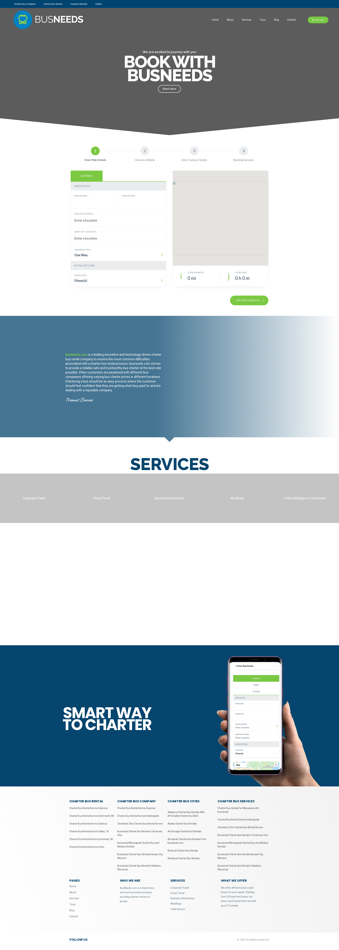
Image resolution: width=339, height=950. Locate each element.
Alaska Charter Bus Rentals (182, 823)
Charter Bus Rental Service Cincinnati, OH (91, 839)
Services (246, 19)
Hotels (98, 4)
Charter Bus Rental (53, 4)
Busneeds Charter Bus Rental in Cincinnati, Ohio (243, 835)
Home (215, 19)
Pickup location (83, 213)
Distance (86, 175)
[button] (3, 71)
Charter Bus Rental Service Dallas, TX (89, 831)
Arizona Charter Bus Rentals (183, 850)
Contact (291, 19)
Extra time (80, 275)
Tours (263, 19)
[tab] (87, 176)
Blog (276, 19)
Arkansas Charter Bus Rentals (184, 858)
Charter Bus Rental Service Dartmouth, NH (91, 815)
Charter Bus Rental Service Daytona (88, 808)
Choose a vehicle (248, 300)
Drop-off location (85, 231)
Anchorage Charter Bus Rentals (184, 831)
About (230, 19)
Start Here (169, 88)
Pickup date (81, 195)
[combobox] (118, 257)
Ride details (82, 186)
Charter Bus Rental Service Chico (86, 846)
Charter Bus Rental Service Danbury (88, 823)
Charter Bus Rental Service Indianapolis (138, 815)
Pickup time (128, 195)
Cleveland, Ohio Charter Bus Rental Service (140, 823)
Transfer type (82, 249)
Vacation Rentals (78, 4)
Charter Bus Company (24, 4)
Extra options (84, 265)
